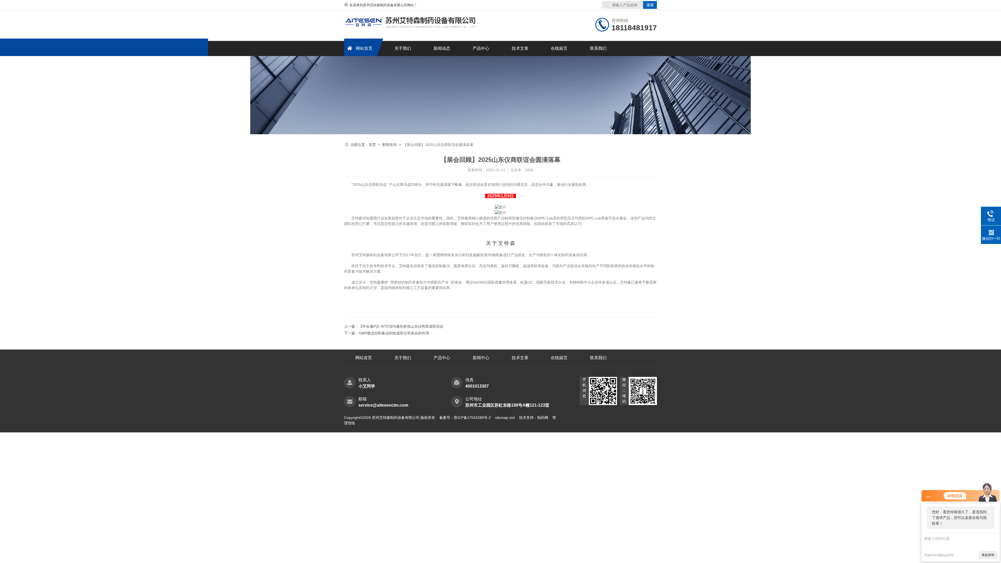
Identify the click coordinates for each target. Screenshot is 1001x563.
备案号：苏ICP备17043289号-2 (465, 417)
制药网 (542, 417)
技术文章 (520, 48)
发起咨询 (988, 555)
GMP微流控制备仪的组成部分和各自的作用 (394, 333)
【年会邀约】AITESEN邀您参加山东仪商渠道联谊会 (401, 326)
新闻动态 (442, 48)
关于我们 (402, 48)
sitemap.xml (505, 417)
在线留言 (559, 48)
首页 (372, 145)
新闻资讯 (389, 145)
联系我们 (598, 48)
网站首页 (364, 48)
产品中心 (481, 48)
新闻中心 (481, 358)
